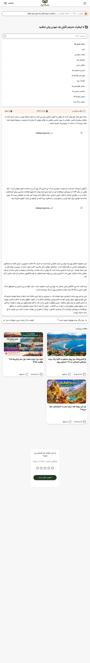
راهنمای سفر (81, 60)
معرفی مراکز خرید (79, 102)
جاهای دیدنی (80, 65)
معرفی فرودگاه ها (79, 97)
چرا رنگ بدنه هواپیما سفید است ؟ (71, 320)
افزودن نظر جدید (45, 477)
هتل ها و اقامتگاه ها (78, 76)
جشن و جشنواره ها (78, 70)
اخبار (83, 49)
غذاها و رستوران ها (78, 91)
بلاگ (74, 13)
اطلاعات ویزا (81, 81)
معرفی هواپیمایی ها (78, 86)
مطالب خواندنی (64, 13)
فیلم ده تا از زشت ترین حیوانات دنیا (20, 320)
